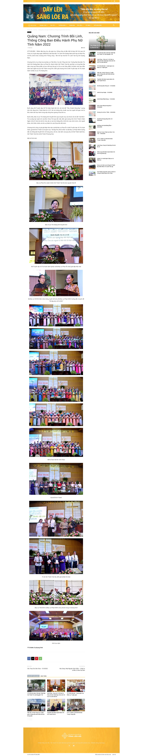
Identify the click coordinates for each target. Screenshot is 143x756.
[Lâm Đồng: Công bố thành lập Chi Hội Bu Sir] (92, 146)
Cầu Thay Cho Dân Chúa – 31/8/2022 (37, 668)
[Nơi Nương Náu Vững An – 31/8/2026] (92, 87)
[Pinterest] (36, 658)
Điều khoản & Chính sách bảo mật (103, 754)
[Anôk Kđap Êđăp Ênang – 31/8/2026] (92, 100)
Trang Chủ (43, 25)
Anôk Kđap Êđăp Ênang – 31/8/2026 (106, 99)
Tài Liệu (79, 25)
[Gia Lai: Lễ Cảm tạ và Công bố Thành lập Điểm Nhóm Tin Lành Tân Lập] (92, 166)
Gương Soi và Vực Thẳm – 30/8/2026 (106, 112)
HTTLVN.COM (97, 25)
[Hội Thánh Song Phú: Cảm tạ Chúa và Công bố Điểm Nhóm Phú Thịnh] (92, 173)
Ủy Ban (88, 25)
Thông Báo (62, 25)
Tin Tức (52, 25)
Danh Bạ (72, 25)
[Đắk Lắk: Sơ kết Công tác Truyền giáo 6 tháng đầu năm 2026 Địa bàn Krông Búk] (36, 705)
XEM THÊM (43, 676)
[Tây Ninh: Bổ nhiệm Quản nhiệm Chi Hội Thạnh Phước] (56, 705)
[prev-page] (28, 719)
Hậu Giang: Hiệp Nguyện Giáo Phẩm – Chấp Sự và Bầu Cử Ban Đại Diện (72, 669)
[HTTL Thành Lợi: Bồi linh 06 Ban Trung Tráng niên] (76, 705)
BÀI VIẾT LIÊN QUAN (33, 676)
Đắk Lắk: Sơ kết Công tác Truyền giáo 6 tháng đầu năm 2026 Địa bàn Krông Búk (35, 714)
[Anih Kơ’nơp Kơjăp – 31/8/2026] (92, 94)
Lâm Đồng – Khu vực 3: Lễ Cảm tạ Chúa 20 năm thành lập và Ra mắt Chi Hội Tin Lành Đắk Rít (56, 695)
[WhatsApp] (40, 658)
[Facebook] (111, 1)
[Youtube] (114, 1)
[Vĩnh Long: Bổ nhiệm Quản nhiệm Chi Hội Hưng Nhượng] (92, 153)
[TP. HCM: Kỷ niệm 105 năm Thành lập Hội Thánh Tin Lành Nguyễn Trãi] (36, 685)
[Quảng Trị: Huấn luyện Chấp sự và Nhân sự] (92, 160)
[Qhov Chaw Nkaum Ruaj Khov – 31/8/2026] (92, 107)
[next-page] (31, 719)
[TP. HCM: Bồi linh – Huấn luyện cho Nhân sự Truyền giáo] (76, 685)
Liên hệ (114, 754)
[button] (114, 25)
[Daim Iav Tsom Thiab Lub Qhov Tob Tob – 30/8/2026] (92, 133)
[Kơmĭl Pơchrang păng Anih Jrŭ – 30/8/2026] (92, 120)
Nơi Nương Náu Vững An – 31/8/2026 (106, 85)
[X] (32, 658)
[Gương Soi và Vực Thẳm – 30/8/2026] (92, 113)
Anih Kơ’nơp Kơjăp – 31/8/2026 (104, 92)
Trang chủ (29, 29)
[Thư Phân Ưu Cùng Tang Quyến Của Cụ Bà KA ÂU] (102, 42)
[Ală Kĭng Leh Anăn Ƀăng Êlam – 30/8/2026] (92, 127)
